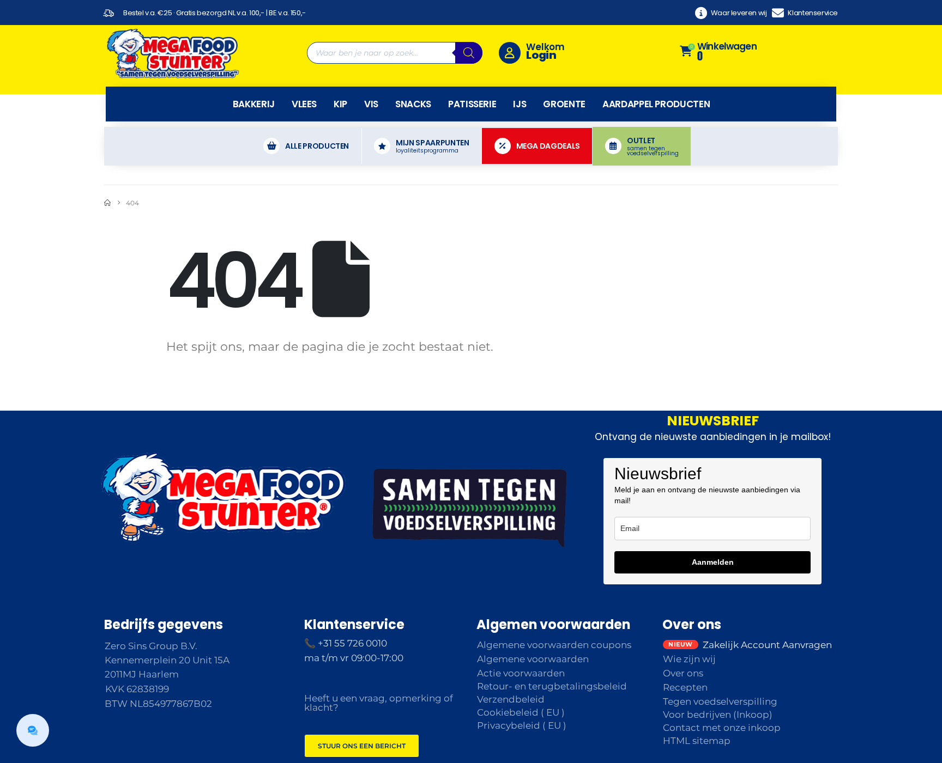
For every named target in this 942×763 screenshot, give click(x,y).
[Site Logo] (172, 53)
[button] (32, 730)
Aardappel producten (656, 104)
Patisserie (472, 104)
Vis (371, 104)
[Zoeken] (468, 53)
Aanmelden (713, 562)
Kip (340, 104)
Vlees (304, 104)
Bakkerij (254, 104)
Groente (564, 104)
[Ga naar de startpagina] (107, 202)
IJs (519, 104)
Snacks (413, 104)
